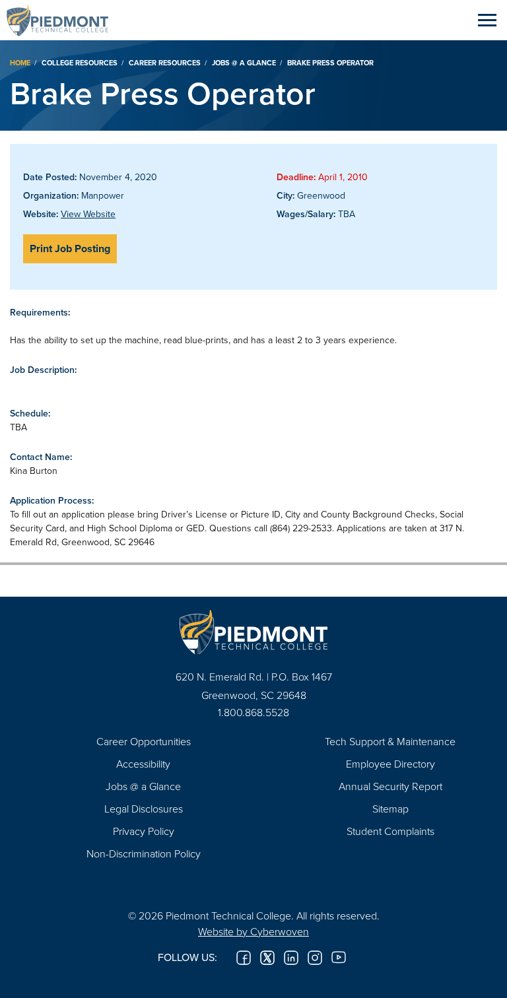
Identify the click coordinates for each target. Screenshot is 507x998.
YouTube (338, 957)
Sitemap (390, 808)
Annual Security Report (390, 786)
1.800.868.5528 (253, 712)
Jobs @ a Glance (244, 62)
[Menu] (487, 20)
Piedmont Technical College (62, 20)
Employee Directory (390, 763)
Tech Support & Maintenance (390, 741)
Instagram (315, 957)
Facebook (243, 957)
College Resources (80, 62)
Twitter (267, 957)
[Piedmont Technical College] (253, 632)
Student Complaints (390, 831)
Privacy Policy (143, 831)
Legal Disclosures (143, 808)
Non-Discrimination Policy (143, 853)
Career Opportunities (143, 741)
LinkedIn (291, 957)
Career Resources (165, 62)
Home (20, 62)
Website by (253, 931)
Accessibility (143, 763)
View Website (88, 213)
